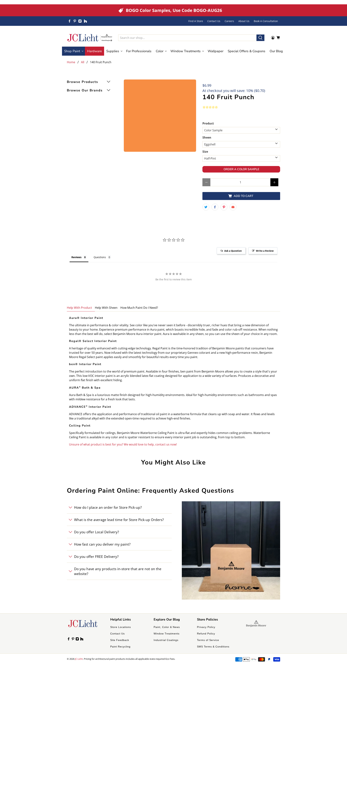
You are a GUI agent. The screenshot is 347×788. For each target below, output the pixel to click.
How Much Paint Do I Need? (139, 308)
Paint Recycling (120, 646)
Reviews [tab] (76, 257)
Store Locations (120, 627)
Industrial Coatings (166, 640)
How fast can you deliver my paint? (102, 544)
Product (208, 123)
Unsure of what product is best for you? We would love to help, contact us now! (123, 444)
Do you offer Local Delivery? (96, 531)
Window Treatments (166, 633)
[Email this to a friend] (233, 207)
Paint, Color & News (167, 627)
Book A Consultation (266, 21)
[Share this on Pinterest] (223, 207)
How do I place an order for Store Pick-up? (108, 507)
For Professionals (138, 51)
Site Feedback (119, 640)
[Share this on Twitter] (205, 207)
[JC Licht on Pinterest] (74, 21)
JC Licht (79, 658)
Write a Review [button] (265, 250)
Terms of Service (208, 640)
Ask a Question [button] (233, 250)
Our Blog (276, 51)
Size (205, 152)
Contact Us (213, 21)
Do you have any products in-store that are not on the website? (117, 571)
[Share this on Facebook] (214, 207)
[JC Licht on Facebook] (69, 21)
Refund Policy (206, 633)
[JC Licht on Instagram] (80, 21)
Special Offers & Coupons (246, 51)
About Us (243, 21)
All (82, 62)
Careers (229, 21)
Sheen (206, 137)
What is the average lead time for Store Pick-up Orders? (119, 519)
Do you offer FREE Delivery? (96, 556)
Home (71, 62)
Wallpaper (215, 51)
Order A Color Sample (241, 169)
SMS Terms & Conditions (213, 646)
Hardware (94, 51)
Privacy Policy (206, 627)
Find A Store (195, 21)
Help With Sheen (106, 308)
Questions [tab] (100, 257)
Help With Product (79, 308)
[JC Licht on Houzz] (85, 21)
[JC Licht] (89, 37)
